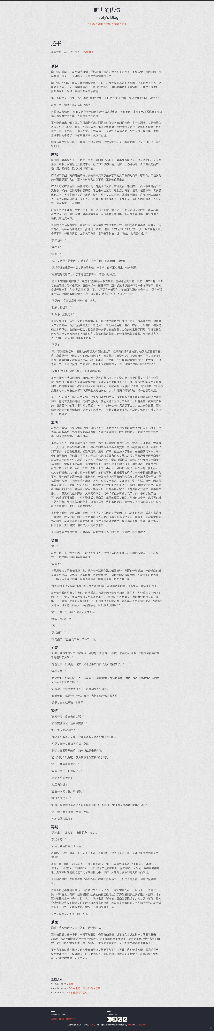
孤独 (71, 984)
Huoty (92, 1024)
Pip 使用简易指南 (78, 992)
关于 (124, 24)
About (54, 1019)
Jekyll (130, 1024)
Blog (61, 1019)
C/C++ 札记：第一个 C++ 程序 (84, 988)
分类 (100, 24)
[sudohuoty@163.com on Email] (109, 1019)
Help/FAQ (71, 1019)
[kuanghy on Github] (119, 1019)
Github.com (141, 1024)
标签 (108, 24)
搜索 (116, 24)
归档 (92, 24)
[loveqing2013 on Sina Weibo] (114, 1019)
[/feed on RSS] (125, 1019)
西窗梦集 (89, 52)
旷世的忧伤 (107, 9)
